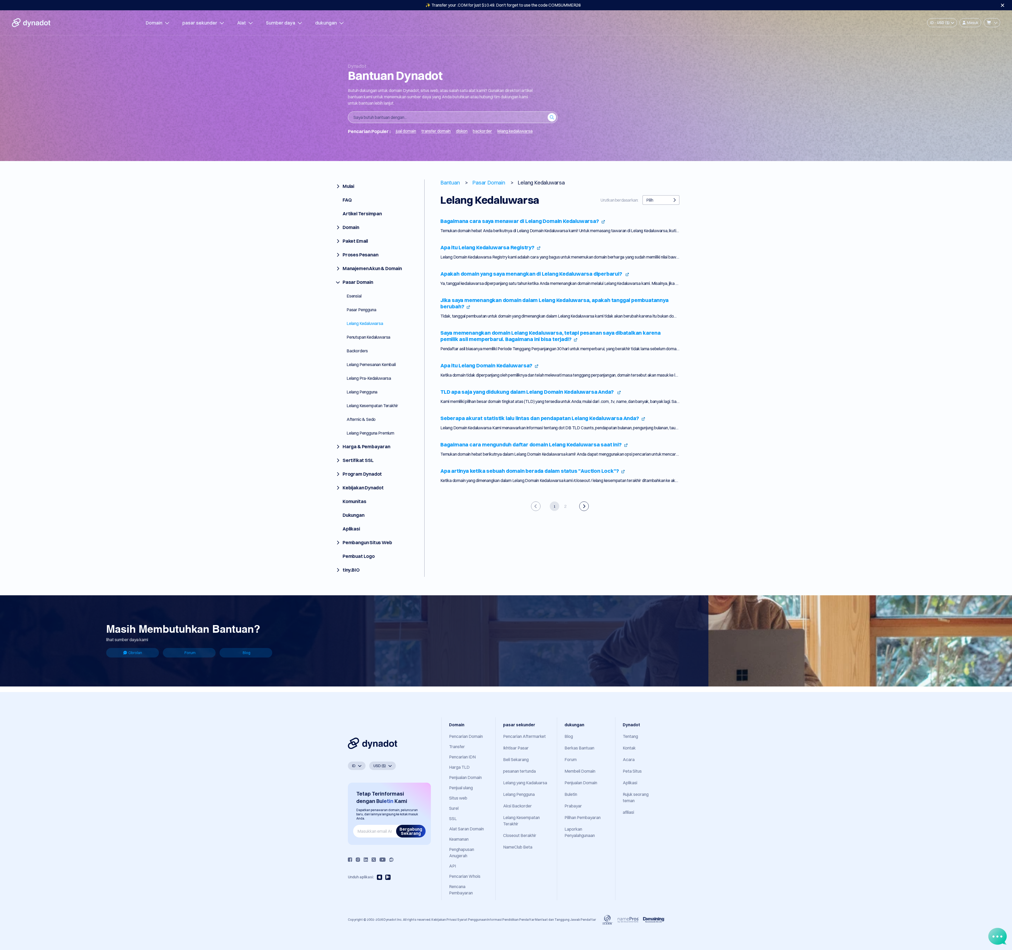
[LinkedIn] (366, 860)
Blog (246, 652)
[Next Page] (584, 506)
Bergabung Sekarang (411, 831)
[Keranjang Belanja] (992, 22)
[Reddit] (391, 860)
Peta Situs (632, 771)
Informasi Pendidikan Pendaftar (511, 920)
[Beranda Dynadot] (31, 22)
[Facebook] (350, 860)
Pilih (649, 200)
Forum (190, 652)
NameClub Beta (517, 847)
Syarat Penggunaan (472, 920)
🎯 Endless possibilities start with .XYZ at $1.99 (503, 5)
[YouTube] (383, 860)
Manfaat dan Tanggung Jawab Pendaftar (565, 920)
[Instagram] (358, 860)
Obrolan (135, 652)
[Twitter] (374, 860)
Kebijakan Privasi (444, 920)
